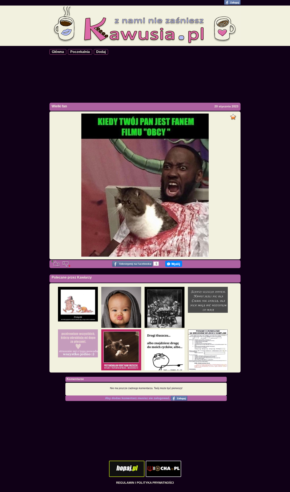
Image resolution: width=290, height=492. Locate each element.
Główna (58, 52)
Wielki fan (59, 106)
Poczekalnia (80, 52)
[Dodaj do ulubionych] (233, 115)
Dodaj (101, 52)
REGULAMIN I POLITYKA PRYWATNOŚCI (145, 482)
